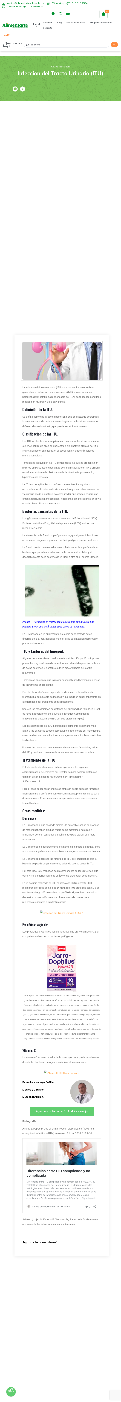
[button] (62, 1111)
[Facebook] (53, 13)
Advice (54, 66)
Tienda (36, 25)
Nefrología (64, 66)
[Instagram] (60, 13)
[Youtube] (67, 13)
